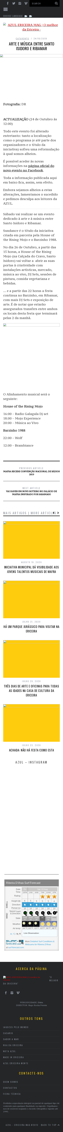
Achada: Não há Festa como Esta (31, 750)
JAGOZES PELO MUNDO (16, 1027)
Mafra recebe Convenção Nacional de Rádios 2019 (31, 471)
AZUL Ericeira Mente (16, 1063)
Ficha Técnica (12, 1093)
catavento (22, 38)
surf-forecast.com (16, 947)
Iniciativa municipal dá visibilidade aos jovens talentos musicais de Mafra (31, 569)
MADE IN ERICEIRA (13, 1057)
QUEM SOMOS (10, 1081)
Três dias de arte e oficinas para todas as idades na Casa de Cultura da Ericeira (31, 690)
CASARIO (8, 1033)
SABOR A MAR (11, 1039)
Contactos (10, 1087)
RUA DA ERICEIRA (13, 1045)
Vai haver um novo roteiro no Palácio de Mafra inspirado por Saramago (31, 491)
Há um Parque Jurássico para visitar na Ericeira (31, 628)
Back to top (49, 1124)
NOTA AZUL (9, 1051)
